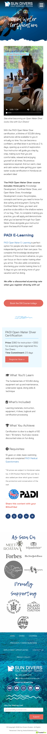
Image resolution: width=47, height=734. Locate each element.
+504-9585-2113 (24, 675)
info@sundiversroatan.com (29, 678)
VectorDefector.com (30, 730)
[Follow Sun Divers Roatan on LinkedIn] (30, 688)
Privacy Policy (23, 657)
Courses (33, 636)
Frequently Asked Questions (23, 643)
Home (12, 636)
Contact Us (38, 650)
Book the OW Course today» (23, 303)
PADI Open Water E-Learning (17, 242)
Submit (36, 716)
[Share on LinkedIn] (26, 516)
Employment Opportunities (16, 650)
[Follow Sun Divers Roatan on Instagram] (23, 688)
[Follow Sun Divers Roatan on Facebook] (16, 688)
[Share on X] (14, 516)
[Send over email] (32, 516)
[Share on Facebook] (8, 516)
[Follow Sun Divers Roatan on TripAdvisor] (10, 688)
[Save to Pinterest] (20, 516)
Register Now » (17, 359)
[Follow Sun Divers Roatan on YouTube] (37, 688)
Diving (22, 636)
